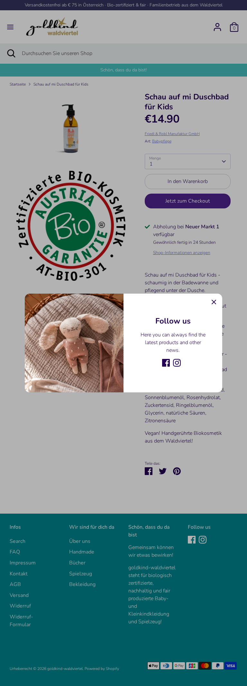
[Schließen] (214, 302)
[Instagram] (177, 363)
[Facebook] (166, 363)
